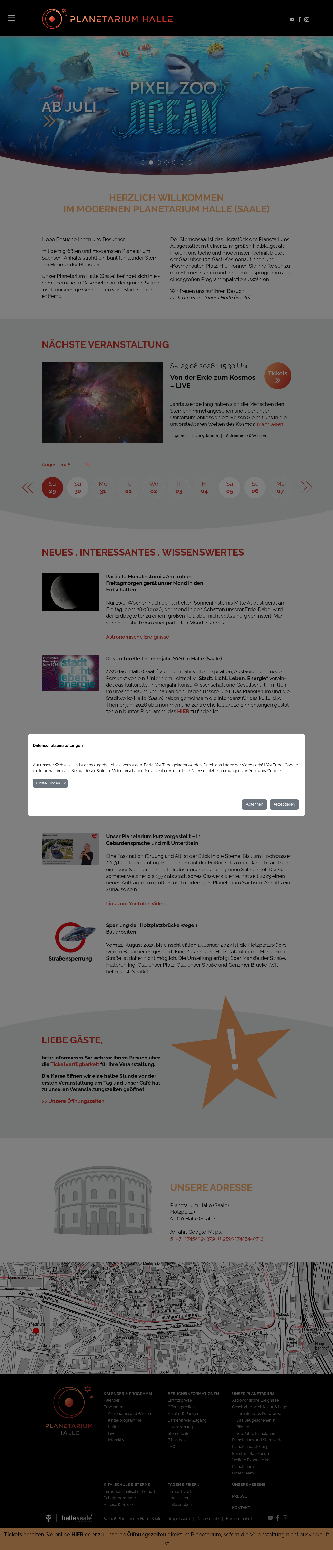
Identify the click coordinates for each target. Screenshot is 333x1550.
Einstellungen (48, 783)
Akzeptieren (284, 804)
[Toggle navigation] (12, 17)
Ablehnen (254, 804)
